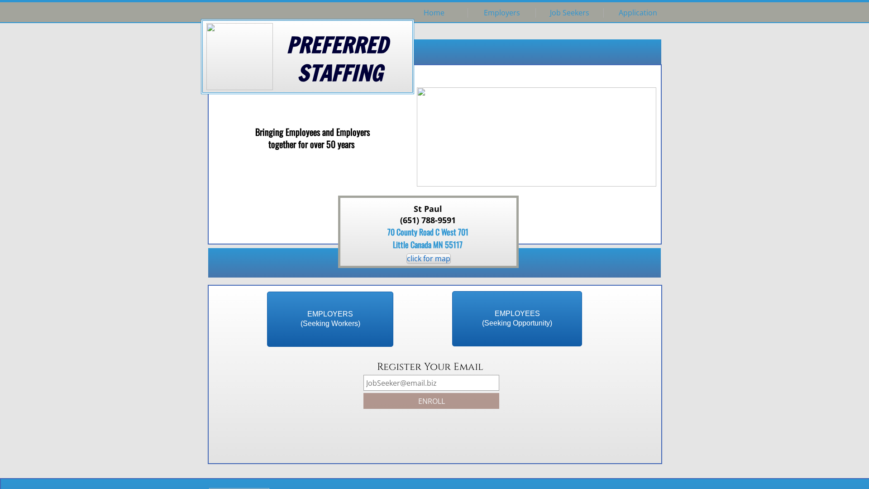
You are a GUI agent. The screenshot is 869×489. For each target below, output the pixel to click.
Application (638, 13)
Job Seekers (569, 13)
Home (434, 13)
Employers (502, 13)
